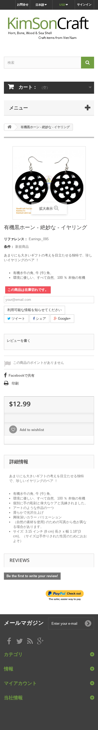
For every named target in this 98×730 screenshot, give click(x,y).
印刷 (15, 383)
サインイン (84, 4)
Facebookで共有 (21, 375)
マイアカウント (20, 683)
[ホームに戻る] (9, 127)
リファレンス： (16, 239)
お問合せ (22, 4)
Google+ (64, 319)
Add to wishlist (31, 430)
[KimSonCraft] (49, 29)
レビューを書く (19, 341)
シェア (40, 319)
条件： (9, 247)
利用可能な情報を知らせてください (34, 310)
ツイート (17, 319)
